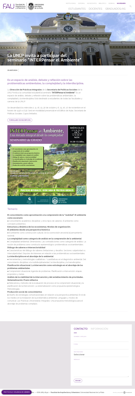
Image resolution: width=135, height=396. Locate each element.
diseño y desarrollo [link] (118, 392)
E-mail (76, 344)
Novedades (121, 3)
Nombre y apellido (80, 336)
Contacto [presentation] (81, 328)
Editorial (81, 3)
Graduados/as (115, 8)
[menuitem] (78, 9)
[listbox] (101, 354)
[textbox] (101, 339)
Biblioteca (102, 3)
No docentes (92, 3)
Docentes (95, 8)
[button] (130, 6)
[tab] (81, 330)
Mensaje (77, 359)
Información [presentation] (99, 328)
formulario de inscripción (19, 120)
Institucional (71, 3)
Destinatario (78, 351)
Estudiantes (77, 8)
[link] (23, 6)
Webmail (111, 3)
